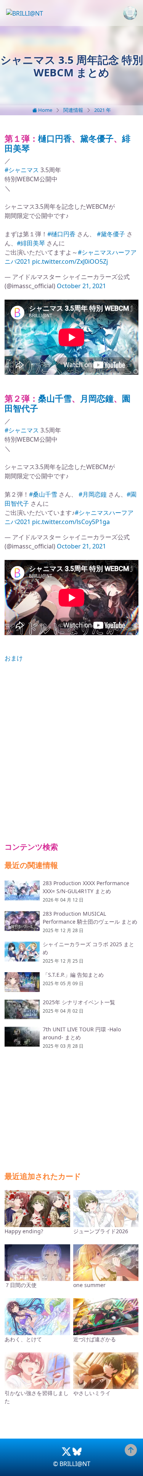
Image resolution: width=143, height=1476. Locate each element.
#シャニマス (22, 170)
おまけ (14, 658)
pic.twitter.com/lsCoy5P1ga (71, 522)
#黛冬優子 (111, 234)
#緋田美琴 (31, 243)
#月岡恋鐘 (93, 494)
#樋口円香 (61, 234)
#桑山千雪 (43, 494)
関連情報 (73, 109)
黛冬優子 (97, 138)
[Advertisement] (71, 752)
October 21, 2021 (81, 286)
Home (44, 109)
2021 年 (102, 109)
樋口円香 (55, 138)
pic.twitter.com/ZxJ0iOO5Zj (70, 261)
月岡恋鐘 (97, 398)
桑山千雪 (55, 398)
